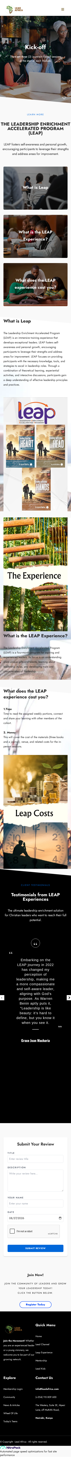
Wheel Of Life (10, 1413)
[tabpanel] (35, 997)
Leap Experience (44, 1352)
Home (39, 1336)
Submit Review (35, 1248)
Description (17, 1167)
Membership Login (13, 1389)
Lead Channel (42, 1344)
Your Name (16, 1197)
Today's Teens (10, 1421)
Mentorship (41, 1360)
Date (11, 1212)
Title (11, 1153)
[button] (7, 96)
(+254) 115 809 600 (46, 1397)
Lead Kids (40, 1368)
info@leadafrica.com (47, 1389)
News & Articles (11, 1405)
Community (9, 1397)
